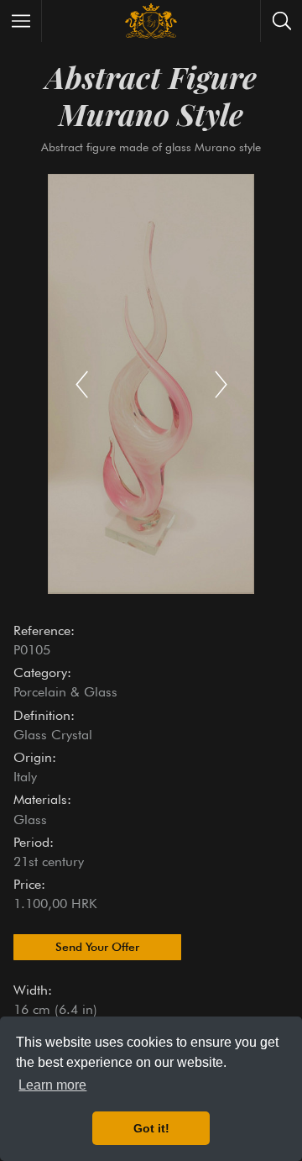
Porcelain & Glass (65, 692)
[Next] (220, 383)
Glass (30, 819)
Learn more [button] (52, 1085)
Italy (25, 777)
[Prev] (81, 383)
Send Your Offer (97, 946)
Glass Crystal (52, 735)
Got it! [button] (151, 1128)
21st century (48, 861)
